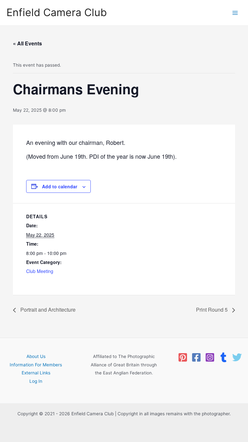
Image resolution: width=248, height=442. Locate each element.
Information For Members (36, 364)
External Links (36, 372)
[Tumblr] (223, 357)
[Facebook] (196, 357)
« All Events (27, 43)
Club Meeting (39, 271)
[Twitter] (237, 357)
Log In (35, 381)
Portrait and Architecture (47, 309)
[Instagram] (210, 357)
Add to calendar (59, 186)
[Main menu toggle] (235, 12)
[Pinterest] (183, 357)
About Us (36, 356)
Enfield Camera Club (56, 12)
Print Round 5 (212, 309)
